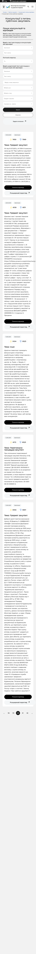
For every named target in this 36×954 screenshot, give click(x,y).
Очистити (18, 115)
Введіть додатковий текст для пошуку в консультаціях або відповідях (16, 66)
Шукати (18, 109)
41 (22, 713)
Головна (5, 12)
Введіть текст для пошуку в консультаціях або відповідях (17, 43)
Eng (5, 1)
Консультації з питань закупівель (26, 12)
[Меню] (32, 6)
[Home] (13, 6)
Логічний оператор (9, 57)
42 (27, 713)
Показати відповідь (18, 187)
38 (8, 713)
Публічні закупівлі (12, 12)
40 (18, 713)
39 (13, 713)
